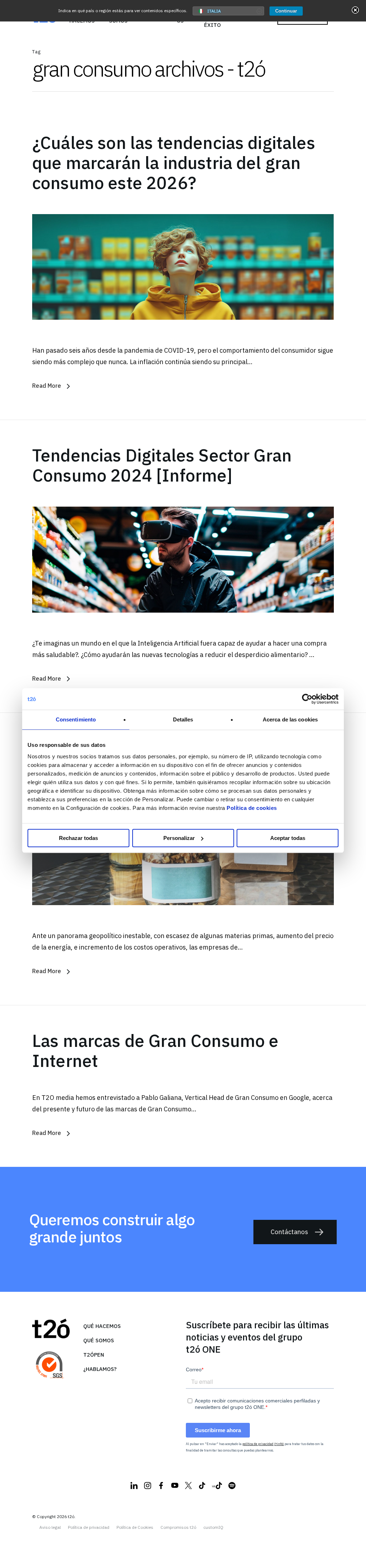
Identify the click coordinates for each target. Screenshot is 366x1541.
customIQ (213, 1527)
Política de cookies (252, 808)
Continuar (286, 11)
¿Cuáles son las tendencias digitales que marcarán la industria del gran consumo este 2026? (173, 162)
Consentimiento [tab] (76, 719)
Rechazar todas (78, 838)
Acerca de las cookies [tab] (290, 719)
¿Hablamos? (100, 1369)
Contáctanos (289, 1232)
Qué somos (98, 1340)
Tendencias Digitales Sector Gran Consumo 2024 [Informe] (162, 465)
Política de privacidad (88, 1527)
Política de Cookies (135, 1527)
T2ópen (93, 1354)
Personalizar (179, 838)
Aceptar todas (287, 838)
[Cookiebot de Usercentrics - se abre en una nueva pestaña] (307, 699)
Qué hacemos (102, 1326)
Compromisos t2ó (178, 1527)
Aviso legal (50, 1527)
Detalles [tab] (183, 719)
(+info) (279, 1444)
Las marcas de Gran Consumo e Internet (155, 1050)
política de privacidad (257, 1444)
